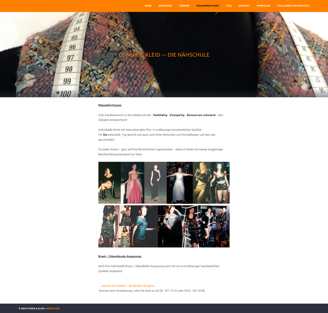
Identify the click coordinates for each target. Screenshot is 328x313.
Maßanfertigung (207, 5)
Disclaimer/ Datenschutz (293, 5)
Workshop (165, 5)
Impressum (263, 5)
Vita (228, 5)
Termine (184, 5)
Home (148, 5)
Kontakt (244, 5)
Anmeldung (52, 308)
